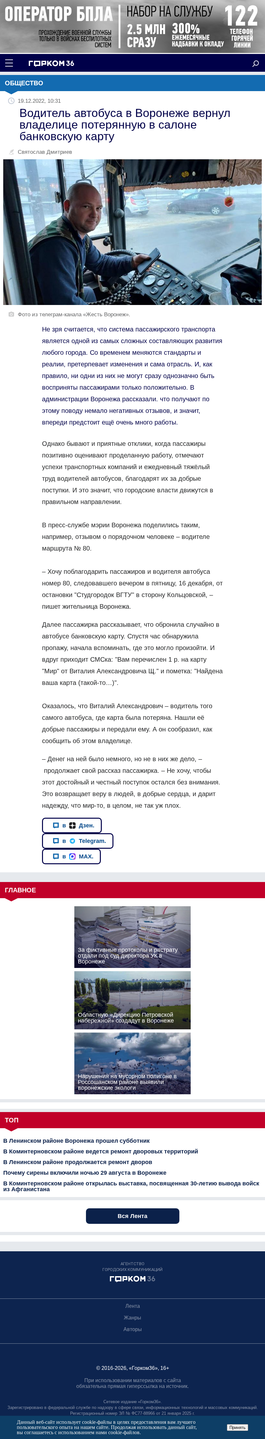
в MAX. (77, 856)
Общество (24, 83)
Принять (237, 1427)
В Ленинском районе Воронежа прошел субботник (76, 1141)
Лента (132, 1306)
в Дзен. (78, 825)
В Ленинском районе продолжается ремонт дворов (77, 1162)
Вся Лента (132, 1216)
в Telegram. (84, 841)
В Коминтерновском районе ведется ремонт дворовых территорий (100, 1151)
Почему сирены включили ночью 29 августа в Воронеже (84, 1173)
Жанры (132, 1317)
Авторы (132, 1329)
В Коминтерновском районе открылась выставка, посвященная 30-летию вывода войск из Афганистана (131, 1186)
